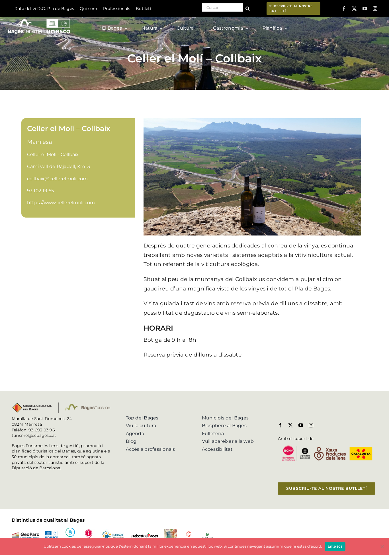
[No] (382, 546)
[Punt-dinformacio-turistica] (88, 531)
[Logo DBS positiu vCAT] (70, 530)
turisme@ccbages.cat (34, 435)
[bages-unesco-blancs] (39, 18)
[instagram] (375, 8)
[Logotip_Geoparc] (25, 534)
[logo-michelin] (189, 533)
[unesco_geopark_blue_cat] (51, 533)
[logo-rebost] (144, 534)
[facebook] (344, 8)
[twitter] (354, 8)
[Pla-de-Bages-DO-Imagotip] (207, 533)
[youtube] (365, 8)
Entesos (335, 546)
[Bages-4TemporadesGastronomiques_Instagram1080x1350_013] (170, 531)
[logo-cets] (113, 531)
